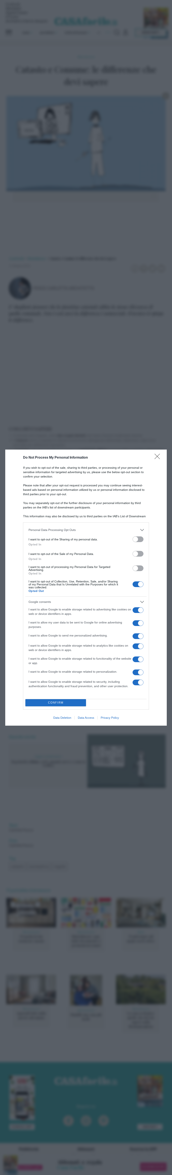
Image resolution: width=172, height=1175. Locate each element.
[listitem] (86, 530)
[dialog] (86, 588)
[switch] (138, 539)
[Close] (159, 458)
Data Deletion (62, 717)
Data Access (86, 717)
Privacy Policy (110, 717)
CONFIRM (56, 702)
